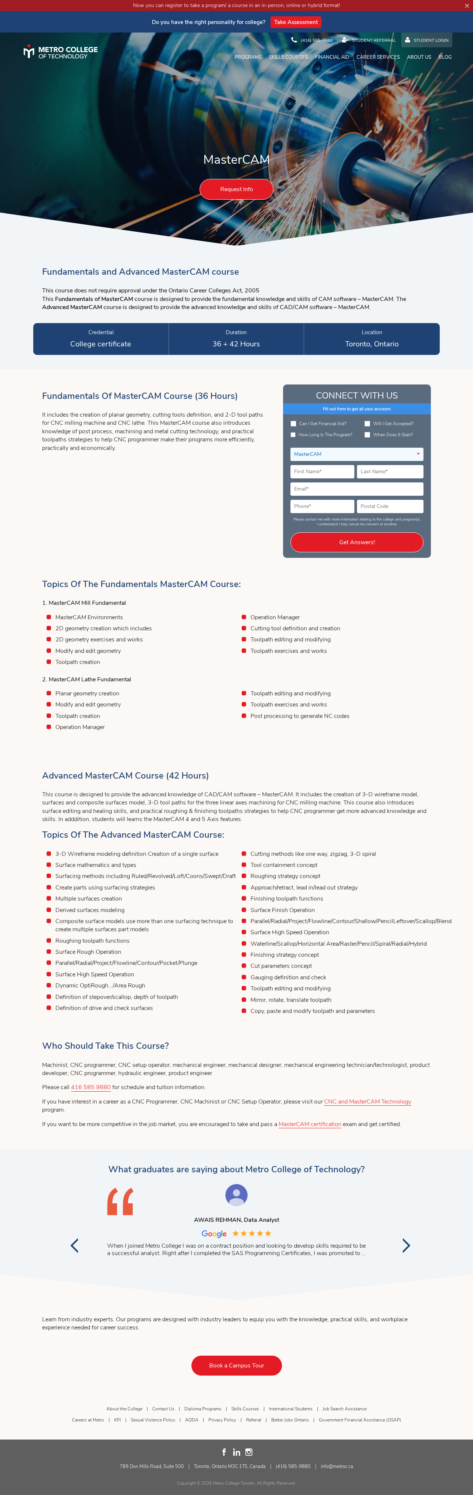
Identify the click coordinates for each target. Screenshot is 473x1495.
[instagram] (249, 1452)
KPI (117, 1420)
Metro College (61, 51)
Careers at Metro (88, 1420)
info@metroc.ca (337, 1466)
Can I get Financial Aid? (322, 424)
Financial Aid (332, 57)
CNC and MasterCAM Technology (367, 1102)
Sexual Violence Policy (153, 1420)
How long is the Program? (325, 435)
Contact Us (163, 1409)
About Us (419, 57)
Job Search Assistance (345, 1409)
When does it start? (393, 435)
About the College (124, 1409)
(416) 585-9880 (293, 1466)
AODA (191, 1420)
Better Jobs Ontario (290, 1420)
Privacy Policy (222, 1420)
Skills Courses (288, 57)
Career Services (378, 57)
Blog (445, 57)
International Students (291, 1409)
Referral (253, 1420)
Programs (248, 57)
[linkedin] (236, 1452)
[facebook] (224, 1452)
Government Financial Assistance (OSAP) (360, 1420)
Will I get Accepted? (393, 424)
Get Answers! (357, 542)
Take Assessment (296, 22)
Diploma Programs (202, 1409)
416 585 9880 (91, 1087)
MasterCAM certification (310, 1124)
